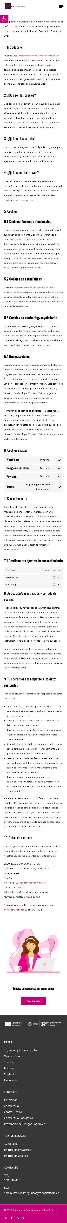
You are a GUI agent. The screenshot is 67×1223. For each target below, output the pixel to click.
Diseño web (50, 1210)
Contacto (10, 1074)
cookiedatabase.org (14, 909)
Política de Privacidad (17, 1149)
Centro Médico (13, 1112)
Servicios (9, 1062)
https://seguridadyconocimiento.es (37, 55)
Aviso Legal (11, 1143)
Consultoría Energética (18, 1118)
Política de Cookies (16, 1155)
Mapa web (10, 1080)
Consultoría (11, 1105)
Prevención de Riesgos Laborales (24, 1124)
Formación (11, 1099)
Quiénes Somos (13, 1056)
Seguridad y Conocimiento (20, 1050)
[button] (4, 19)
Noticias (9, 1068)
